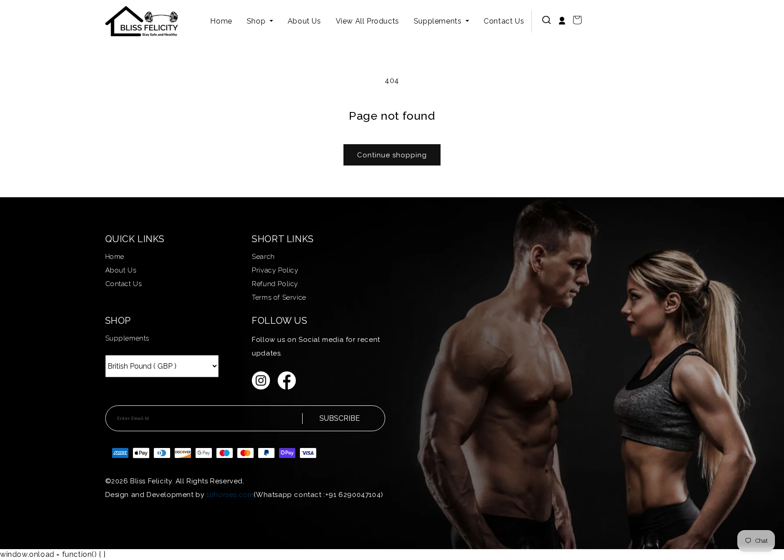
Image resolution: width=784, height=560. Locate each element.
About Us (304, 21)
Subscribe (339, 418)
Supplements (439, 21)
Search (263, 257)
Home (221, 21)
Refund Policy (275, 284)
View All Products (367, 21)
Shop (257, 21)
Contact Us (504, 21)
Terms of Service (279, 297)
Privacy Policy (275, 270)
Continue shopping (392, 155)
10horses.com (230, 495)
